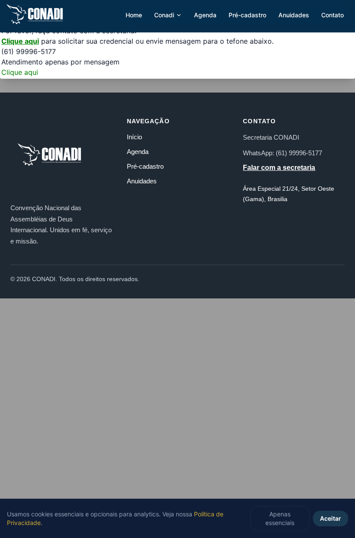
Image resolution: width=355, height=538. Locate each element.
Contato (332, 15)
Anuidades (293, 15)
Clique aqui (20, 41)
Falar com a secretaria (279, 167)
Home (134, 15)
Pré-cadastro (247, 15)
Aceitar (330, 518)
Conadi (164, 15)
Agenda (205, 15)
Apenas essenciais (279, 518)
